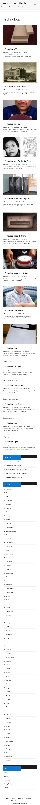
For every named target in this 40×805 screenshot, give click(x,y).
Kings (7, 638)
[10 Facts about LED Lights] (7, 362)
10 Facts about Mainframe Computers (16, 198)
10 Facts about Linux (10, 347)
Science (8, 722)
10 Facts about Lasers (11, 422)
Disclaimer (7, 780)
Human (8, 626)
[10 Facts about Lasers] (8, 419)
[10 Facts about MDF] (20, 36)
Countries (9, 561)
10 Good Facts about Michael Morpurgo (15, 473)
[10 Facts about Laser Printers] (10, 400)
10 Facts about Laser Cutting (13, 385)
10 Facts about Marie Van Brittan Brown (17, 161)
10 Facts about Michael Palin (12, 465)
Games (8, 607)
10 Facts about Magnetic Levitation (15, 273)
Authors (8, 508)
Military (8, 665)
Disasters (9, 577)
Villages (8, 760)
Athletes (8, 504)
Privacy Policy (8, 784)
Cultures (8, 569)
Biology (8, 516)
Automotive (9, 512)
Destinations (9, 573)
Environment (9, 592)
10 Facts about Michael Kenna (13, 477)
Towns (8, 745)
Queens (8, 710)
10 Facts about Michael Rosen (13, 462)
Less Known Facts (13, 3)
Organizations (10, 684)
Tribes (8, 753)
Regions (8, 714)
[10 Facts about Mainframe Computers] (20, 185)
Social (8, 730)
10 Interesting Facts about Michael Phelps (16, 469)
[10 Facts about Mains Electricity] (20, 222)
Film (7, 603)
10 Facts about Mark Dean (12, 123)
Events (8, 596)
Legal (7, 645)
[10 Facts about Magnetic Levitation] (20, 260)
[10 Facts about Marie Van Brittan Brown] (20, 148)
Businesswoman (11, 531)
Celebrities (9, 538)
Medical (8, 661)
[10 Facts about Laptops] (6, 437)
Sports (8, 733)
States (8, 737)
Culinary (8, 565)
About (5, 772)
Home (7, 798)
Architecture (9, 493)
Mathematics (10, 657)
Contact (6, 776)
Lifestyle (8, 649)
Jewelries (9, 634)
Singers (8, 726)
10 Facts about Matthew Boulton (14, 86)
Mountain (9, 668)
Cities (7, 550)
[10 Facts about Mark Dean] (20, 110)
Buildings (8, 523)
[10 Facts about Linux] (20, 334)
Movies (8, 672)
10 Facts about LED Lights (12, 366)
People (8, 688)
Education (9, 584)
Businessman (10, 527)
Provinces (9, 707)
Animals (8, 489)
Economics (9, 581)
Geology (8, 615)
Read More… (28, 56)
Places (8, 695)
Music (7, 676)
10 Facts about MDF (10, 49)
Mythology (9, 680)
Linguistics (9, 653)
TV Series (9, 756)
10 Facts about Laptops (11, 441)
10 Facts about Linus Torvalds (13, 310)
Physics (8, 691)
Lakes (8, 642)
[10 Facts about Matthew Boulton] (20, 73)
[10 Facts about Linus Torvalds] (20, 297)
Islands (8, 630)
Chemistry (9, 546)
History (8, 623)
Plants (8, 699)
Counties (8, 558)
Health (8, 619)
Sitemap (6, 787)
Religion (8, 718)
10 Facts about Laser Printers (13, 404)
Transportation (10, 749)
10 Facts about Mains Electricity (14, 235)
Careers (8, 535)
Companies (9, 554)
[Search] (35, 7)
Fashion (8, 600)
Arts (7, 496)
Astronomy (9, 500)
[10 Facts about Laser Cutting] (10, 381)
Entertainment (10, 588)
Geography (9, 611)
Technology (6, 52)
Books (8, 519)
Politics (8, 703)
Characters (9, 542)
